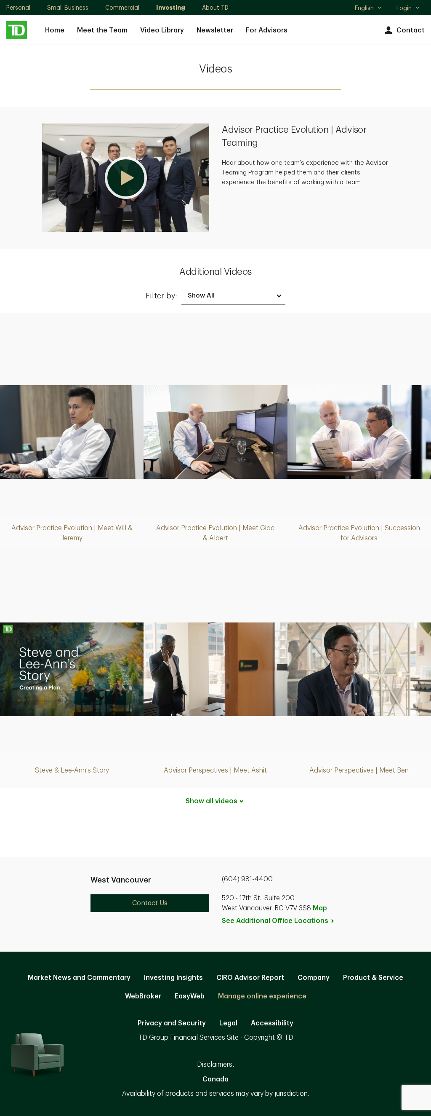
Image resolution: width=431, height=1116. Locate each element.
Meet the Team (102, 30)
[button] (125, 177)
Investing (170, 8)
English (368, 9)
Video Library (162, 30)
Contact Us (150, 903)
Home (54, 30)
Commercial (122, 8)
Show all (211, 801)
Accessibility (272, 1023)
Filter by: (161, 296)
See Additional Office (275, 920)
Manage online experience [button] (262, 996)
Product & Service (373, 977)
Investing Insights (173, 977)
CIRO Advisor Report (250, 977)
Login (404, 8)
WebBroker (143, 996)
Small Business (67, 8)
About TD (215, 8)
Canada (215, 1079)
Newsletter (215, 30)
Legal (228, 1023)
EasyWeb (190, 996)
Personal (18, 8)
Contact (410, 30)
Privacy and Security (172, 1023)
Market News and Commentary (79, 977)
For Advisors (266, 30)
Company (314, 977)
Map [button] (320, 908)
